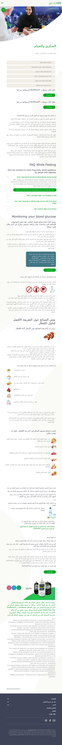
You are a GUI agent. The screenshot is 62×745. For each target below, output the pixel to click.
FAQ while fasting (45, 62)
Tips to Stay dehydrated (43, 72)
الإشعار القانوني (20, 734)
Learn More (49, 270)
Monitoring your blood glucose (41, 67)
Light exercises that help (43, 81)
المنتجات (53, 699)
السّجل (54, 711)
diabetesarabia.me (32, 730)
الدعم (54, 705)
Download (49, 95)
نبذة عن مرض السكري (49, 702)
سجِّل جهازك (52, 714)
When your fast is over (43, 85)
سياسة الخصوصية (13, 734)
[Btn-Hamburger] (2, 3)
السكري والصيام (51, 708)
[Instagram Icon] (46, 720)
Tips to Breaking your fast (42, 76)
